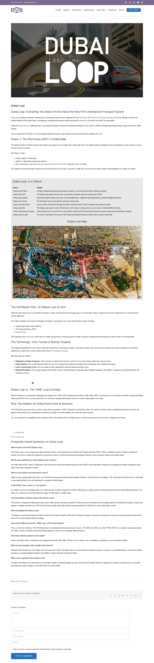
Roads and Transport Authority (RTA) (104, 118)
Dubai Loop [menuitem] (20, 432)
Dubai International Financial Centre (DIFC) (52, 164)
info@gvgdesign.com (30, 2)
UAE (100, 134)
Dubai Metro (23, 126)
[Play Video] (33, 383)
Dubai (13, 118)
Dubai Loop (28, 398)
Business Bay (21, 332)
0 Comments (24, 581)
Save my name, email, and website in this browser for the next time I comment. (42, 649)
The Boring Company (60, 351)
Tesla (79, 361)
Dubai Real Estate (47, 403)
